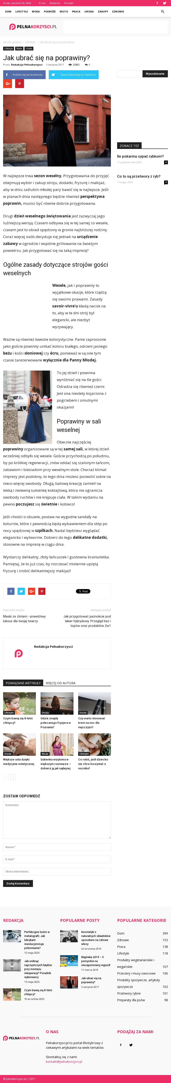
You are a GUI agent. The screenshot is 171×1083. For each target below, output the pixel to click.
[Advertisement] (115, 26)
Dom (8, 11)
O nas (42, 3)
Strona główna (12, 42)
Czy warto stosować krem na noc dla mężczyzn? (91, 723)
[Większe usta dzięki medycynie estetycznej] (19, 744)
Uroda (89, 11)
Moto (64, 11)
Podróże (50, 11)
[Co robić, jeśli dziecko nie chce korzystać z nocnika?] (94, 744)
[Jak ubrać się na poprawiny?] (69, 982)
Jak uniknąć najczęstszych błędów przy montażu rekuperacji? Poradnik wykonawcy (38, 969)
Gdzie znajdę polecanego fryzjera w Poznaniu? (56, 723)
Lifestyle (21, 11)
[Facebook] (157, 3)
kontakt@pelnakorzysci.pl (64, 1061)
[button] (162, 11)
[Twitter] (164, 3)
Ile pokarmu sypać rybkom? (140, 156)
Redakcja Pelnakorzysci (27, 64)
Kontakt (68, 3)
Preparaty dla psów (131, 1000)
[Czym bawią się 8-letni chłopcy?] (19, 703)
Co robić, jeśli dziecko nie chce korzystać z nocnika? (93, 764)
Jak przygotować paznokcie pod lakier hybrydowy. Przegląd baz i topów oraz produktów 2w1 (87, 621)
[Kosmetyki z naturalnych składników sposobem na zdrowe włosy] (69, 936)
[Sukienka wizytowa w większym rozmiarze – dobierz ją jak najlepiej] (57, 744)
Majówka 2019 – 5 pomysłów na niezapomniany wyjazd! (95, 961)
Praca (76, 11)
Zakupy (103, 11)
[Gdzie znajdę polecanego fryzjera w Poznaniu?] (57, 703)
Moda (36, 11)
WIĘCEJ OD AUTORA (60, 683)
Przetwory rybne (129, 993)
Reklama (55, 3)
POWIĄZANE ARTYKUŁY (23, 683)
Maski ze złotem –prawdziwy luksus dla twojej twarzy (24, 618)
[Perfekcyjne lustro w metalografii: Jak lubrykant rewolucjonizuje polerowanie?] (12, 936)
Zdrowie (118, 11)
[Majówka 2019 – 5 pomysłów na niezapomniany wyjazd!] (69, 961)
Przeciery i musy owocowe (136, 973)
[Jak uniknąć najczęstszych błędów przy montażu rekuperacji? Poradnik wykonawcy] (12, 965)
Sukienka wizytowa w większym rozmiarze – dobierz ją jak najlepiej (56, 764)
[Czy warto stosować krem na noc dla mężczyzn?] (94, 703)
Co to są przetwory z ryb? (139, 176)
